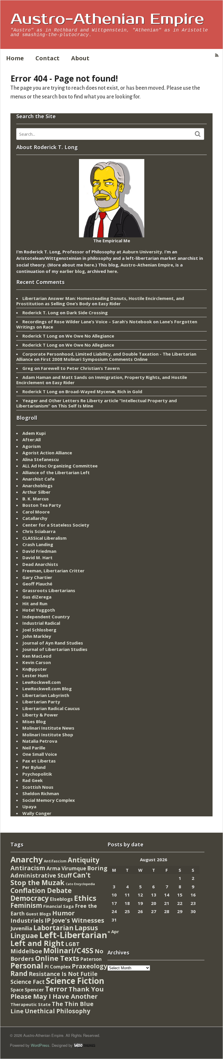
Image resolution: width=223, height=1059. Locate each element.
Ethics (85, 898)
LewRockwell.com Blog (47, 688)
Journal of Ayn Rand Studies (52, 643)
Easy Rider (109, 303)
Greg (27, 368)
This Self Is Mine (75, 406)
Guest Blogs (38, 914)
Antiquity (83, 859)
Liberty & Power (40, 715)
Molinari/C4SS (68, 950)
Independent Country (46, 616)
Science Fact (27, 982)
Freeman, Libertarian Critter (53, 570)
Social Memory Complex (48, 800)
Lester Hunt (35, 675)
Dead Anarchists (40, 564)
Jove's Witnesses (78, 920)
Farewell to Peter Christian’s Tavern (80, 368)
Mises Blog (34, 721)
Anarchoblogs (37, 485)
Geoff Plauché (37, 584)
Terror (56, 988)
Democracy (29, 898)
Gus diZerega (36, 597)
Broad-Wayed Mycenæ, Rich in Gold (103, 391)
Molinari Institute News (48, 728)
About (80, 58)
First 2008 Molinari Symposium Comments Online (94, 359)
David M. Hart (37, 557)
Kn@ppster (34, 669)
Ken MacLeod (36, 656)
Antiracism (27, 868)
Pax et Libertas (39, 761)
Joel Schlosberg (39, 630)
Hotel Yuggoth (38, 610)
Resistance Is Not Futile (63, 974)
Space (17, 990)
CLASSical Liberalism (44, 538)
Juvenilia (21, 928)
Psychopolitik (37, 774)
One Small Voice (39, 754)
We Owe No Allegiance (89, 336)
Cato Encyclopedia (80, 884)
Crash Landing (37, 544)
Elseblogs (61, 899)
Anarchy (26, 859)
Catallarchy (34, 518)
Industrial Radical (41, 623)
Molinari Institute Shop (47, 734)
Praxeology (89, 966)
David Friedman (39, 551)
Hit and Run (34, 603)
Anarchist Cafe (38, 479)
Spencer (34, 989)
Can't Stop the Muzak (50, 878)
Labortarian (53, 927)
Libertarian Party (41, 702)
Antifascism (55, 861)
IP (48, 920)
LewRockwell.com (41, 682)
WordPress (40, 1045)
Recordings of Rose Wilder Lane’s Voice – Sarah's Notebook (87, 321)
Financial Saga (58, 906)
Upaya (29, 806)
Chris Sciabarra (38, 531)
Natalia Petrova (39, 741)
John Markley (36, 636)
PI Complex (57, 966)
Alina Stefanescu (40, 459)
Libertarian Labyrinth (45, 695)
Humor (63, 913)
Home (15, 58)
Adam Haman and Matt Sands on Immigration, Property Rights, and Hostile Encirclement (101, 379)
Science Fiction (75, 980)
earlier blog (72, 271)
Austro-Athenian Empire (107, 19)
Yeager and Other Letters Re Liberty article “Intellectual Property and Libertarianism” (96, 403)
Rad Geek (32, 780)
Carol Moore (36, 512)
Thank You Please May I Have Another (57, 992)
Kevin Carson (36, 662)
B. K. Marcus (35, 499)
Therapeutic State (30, 1004)
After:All (31, 439)
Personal (26, 965)
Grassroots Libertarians (48, 590)
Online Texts (57, 958)
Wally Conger (36, 813)
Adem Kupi (34, 433)
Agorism (31, 446)
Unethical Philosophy (57, 1011)
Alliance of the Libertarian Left (56, 472)
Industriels (27, 920)
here (89, 265)
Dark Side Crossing (87, 312)
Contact (47, 58)
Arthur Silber (36, 492)
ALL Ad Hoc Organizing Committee (60, 466)
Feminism (26, 905)
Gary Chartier (37, 577)
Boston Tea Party (41, 505)
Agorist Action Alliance (47, 453)
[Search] (198, 134)
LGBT (72, 943)
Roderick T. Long (40, 312)
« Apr (113, 931)
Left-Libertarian (73, 935)
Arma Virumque (66, 868)
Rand (19, 973)
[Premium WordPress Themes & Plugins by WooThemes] (84, 1045)
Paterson (91, 959)
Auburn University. (143, 252)
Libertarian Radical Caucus (51, 708)
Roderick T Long (39, 336)
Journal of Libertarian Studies (54, 649)
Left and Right (37, 943)
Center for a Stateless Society (55, 525)
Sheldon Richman (40, 793)
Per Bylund (34, 767)
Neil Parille (33, 748)
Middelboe (26, 951)
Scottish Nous (37, 787)
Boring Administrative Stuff (58, 872)
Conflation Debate (41, 890)
